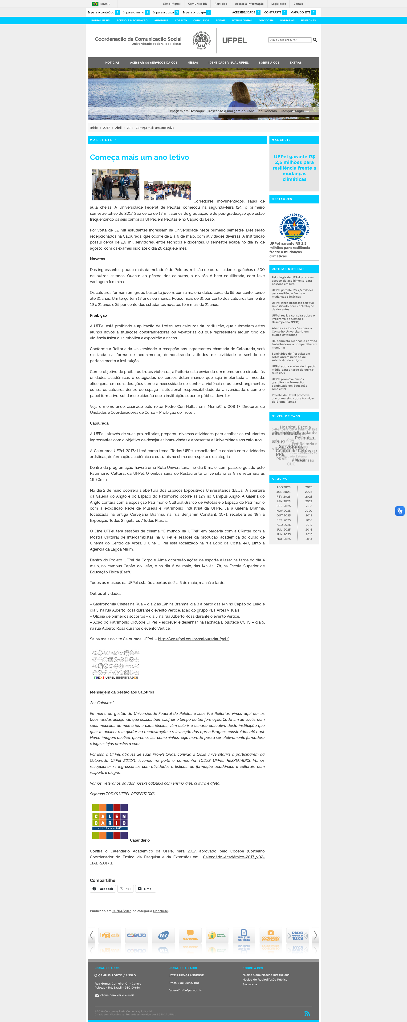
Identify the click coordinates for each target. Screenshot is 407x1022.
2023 (308, 496)
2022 (308, 501)
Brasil (105, 4)
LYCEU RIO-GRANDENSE (186, 975)
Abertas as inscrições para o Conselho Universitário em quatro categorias (292, 331)
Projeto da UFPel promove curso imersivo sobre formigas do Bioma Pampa (293, 398)
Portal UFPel (100, 20)
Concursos (201, 20)
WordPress (117, 1014)
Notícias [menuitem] (112, 62)
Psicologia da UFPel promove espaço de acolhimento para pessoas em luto (292, 280)
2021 (309, 505)
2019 (308, 515)
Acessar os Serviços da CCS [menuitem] (153, 62)
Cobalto (181, 20)
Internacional (242, 20)
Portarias (287, 20)
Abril (118, 128)
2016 (308, 529)
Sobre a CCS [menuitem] (269, 62)
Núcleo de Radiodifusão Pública (265, 979)
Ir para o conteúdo (103, 12)
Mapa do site (302, 12)
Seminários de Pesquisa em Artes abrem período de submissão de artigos (291, 357)
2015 (309, 534)
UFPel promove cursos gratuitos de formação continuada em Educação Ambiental (289, 383)
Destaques (282, 199)
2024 (308, 491)
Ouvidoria (266, 20)
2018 (308, 520)
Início (94, 128)
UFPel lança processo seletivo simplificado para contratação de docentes (293, 306)
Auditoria (161, 20)
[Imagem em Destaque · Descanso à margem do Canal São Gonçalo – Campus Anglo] (203, 119)
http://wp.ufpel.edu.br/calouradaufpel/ (193, 638)
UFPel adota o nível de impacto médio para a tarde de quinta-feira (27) (294, 369)
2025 (308, 487)
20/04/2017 (121, 911)
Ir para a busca (165, 12)
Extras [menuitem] (296, 62)
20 (128, 128)
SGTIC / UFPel (166, 1014)
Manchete (101, 139)
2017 (106, 128)
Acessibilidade (245, 12)
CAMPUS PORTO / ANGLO (117, 975)
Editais (220, 20)
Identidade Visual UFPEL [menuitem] (228, 62)
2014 (308, 538)
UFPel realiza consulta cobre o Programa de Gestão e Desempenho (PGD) (293, 319)
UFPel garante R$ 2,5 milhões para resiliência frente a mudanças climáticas (294, 168)
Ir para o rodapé (196, 12)
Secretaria (250, 984)
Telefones (308, 20)
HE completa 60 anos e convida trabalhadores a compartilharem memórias (292, 247)
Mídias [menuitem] (193, 62)
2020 (308, 510)
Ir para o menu (135, 12)
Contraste (274, 12)
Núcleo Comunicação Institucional (266, 974)
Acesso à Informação (132, 20)
